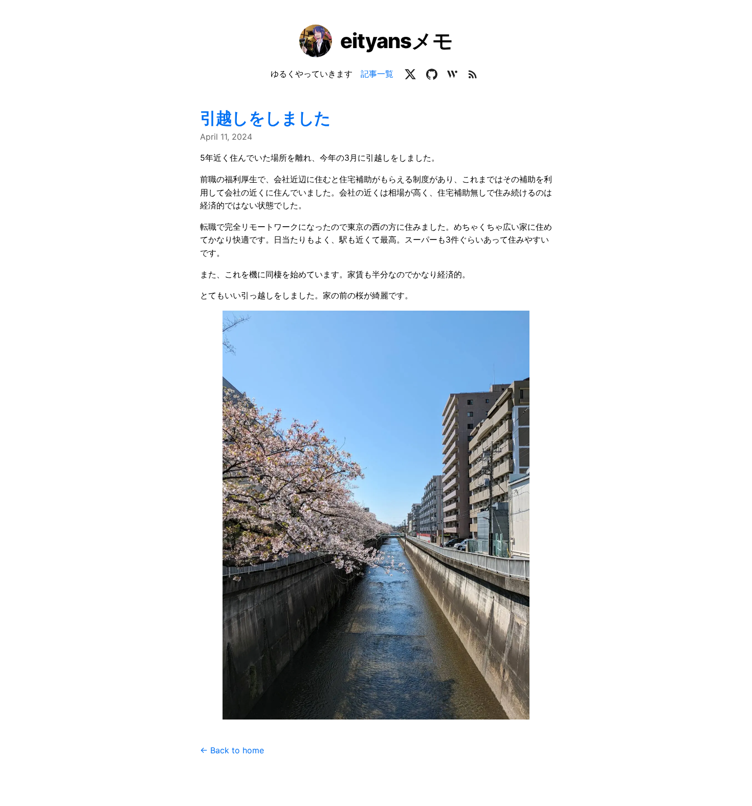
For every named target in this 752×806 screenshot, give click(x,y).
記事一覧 (377, 74)
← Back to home (232, 750)
